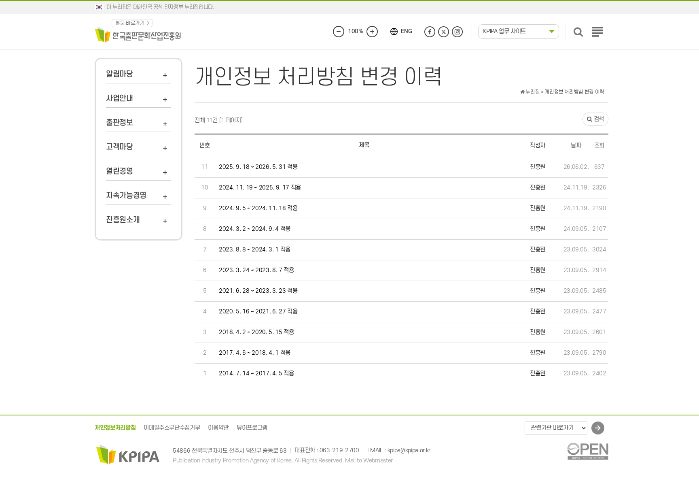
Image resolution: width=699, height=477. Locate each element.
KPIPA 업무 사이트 (504, 31)
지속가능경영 (126, 196)
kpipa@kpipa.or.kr (409, 450)
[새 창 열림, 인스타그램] (457, 31)
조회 (599, 145)
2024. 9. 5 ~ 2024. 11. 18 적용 (258, 208)
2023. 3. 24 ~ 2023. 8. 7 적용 (256, 270)
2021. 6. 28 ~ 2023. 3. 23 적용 (258, 290)
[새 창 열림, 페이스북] (429, 31)
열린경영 (119, 171)
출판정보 (119, 123)
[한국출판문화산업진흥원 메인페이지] (138, 34)
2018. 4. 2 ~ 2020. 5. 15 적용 (256, 332)
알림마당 (119, 74)
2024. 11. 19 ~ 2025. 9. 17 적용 (260, 187)
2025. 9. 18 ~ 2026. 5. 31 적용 (258, 167)
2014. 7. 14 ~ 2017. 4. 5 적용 (256, 373)
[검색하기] (578, 32)
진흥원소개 (123, 220)
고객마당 (119, 147)
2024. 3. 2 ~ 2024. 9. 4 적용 (254, 229)
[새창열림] (587, 450)
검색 (598, 119)
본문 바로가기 (130, 23)
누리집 (532, 92)
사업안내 (119, 98)
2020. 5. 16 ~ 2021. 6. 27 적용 (258, 311)
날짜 (576, 145)
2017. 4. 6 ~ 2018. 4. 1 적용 (254, 352)
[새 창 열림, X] (443, 31)
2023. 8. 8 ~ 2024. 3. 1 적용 (254, 249)
